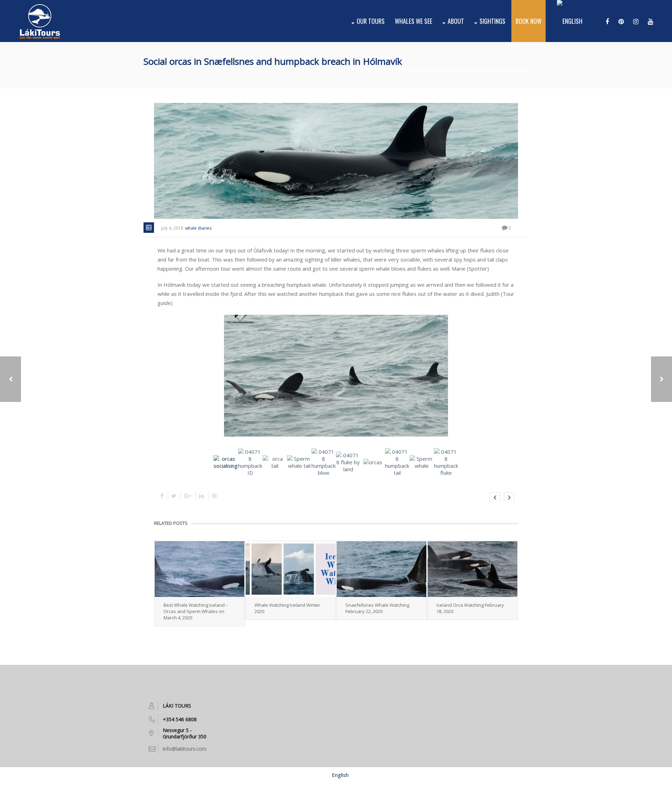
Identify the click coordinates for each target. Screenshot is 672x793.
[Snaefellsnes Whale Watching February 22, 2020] (381, 569)
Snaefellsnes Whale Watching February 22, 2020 (377, 608)
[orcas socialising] (336, 376)
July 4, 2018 (172, 228)
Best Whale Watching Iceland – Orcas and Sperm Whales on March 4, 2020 (195, 611)
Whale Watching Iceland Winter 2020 (287, 608)
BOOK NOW (528, 21)
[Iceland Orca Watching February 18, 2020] (472, 569)
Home (317, 71)
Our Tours (371, 21)
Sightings (492, 21)
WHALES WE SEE (413, 21)
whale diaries (345, 71)
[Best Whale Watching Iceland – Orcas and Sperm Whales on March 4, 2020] (199, 569)
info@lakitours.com (184, 749)
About (456, 21)
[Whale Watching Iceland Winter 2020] (290, 569)
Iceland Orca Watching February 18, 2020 (470, 608)
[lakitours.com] (40, 21)
